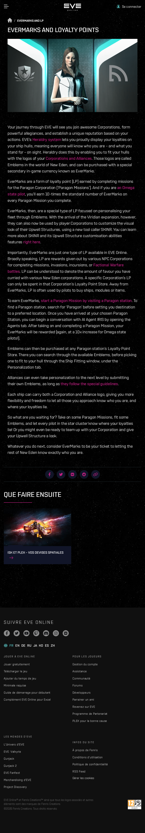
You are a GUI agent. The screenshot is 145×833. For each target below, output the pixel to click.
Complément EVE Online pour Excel (27, 699)
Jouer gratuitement (17, 664)
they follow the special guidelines (89, 383)
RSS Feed (79, 771)
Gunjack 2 (10, 765)
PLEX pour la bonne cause (89, 720)
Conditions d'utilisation (87, 757)
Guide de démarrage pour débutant (27, 692)
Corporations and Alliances (69, 158)
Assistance (79, 671)
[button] (129, 6)
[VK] (66, 633)
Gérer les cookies (83, 778)
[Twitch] (36, 633)
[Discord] (46, 633)
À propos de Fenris (85, 750)
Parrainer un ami (83, 699)
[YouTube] (26, 633)
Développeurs (81, 692)
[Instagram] (56, 633)
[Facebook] (7, 633)
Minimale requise (15, 685)
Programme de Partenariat (89, 713)
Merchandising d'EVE (17, 780)
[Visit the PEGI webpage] (134, 804)
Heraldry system (46, 139)
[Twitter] (17, 633)
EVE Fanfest (12, 772)
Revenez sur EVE (83, 706)
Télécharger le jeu (15, 671)
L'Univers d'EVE (14, 744)
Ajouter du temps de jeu (20, 678)
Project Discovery (15, 786)
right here (31, 241)
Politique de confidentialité (90, 764)
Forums (77, 685)
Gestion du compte (85, 664)
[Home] (72, 10)
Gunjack (9, 758)
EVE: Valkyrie (12, 751)
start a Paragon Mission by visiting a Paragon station (86, 300)
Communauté (81, 678)
